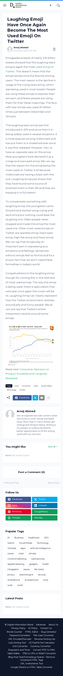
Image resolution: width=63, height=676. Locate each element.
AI (8, 537)
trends (22, 390)
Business (18, 537)
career (10, 553)
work (9, 585)
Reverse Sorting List (44, 639)
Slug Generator (48, 632)
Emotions (26, 386)
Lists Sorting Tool (17, 642)
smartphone (13, 580)
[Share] (53, 49)
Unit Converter (20, 646)
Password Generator (19, 635)
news (36, 386)
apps (23, 548)
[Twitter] (35, 397)
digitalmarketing (15, 564)
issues (26, 569)
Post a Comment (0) (31, 472)
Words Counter (14, 632)
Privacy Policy (18, 628)
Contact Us (46, 628)
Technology (11, 390)
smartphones (31, 580)
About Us (53, 624)
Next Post (53, 483)
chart (16, 386)
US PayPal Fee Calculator (42, 642)
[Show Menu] (4, 5)
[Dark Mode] (51, 5)
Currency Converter (40, 646)
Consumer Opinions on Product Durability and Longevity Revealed (27, 374)
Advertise (41, 624)
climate (32, 553)
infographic (13, 569)
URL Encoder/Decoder (19, 639)
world (20, 585)
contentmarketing (16, 558)
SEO (46, 537)
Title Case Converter (43, 635)
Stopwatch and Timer (19, 650)
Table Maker (13, 653)
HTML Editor (31, 632)
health (45, 564)
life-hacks (39, 569)
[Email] (42, 397)
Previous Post (12, 483)
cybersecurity (38, 558)
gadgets (33, 564)
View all (51, 446)
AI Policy (32, 628)
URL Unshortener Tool (31, 663)
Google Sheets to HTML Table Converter (31, 667)
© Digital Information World (19, 624)
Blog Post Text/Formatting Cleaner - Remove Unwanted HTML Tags (31, 658)
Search (11, 543)
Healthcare (33, 537)
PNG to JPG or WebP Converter (39, 653)
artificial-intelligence (40, 548)
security (42, 574)
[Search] (58, 5)
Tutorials (11, 548)
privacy (11, 574)
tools (45, 580)
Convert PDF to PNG (44, 650)
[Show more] (48, 397)
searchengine (26, 574)
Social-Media (46, 386)
